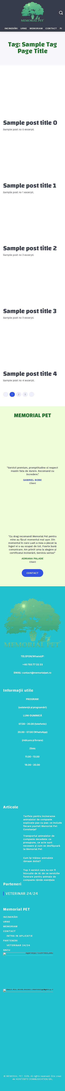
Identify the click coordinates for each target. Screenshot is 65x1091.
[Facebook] (27, 1085)
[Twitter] (32, 1085)
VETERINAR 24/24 (22, 894)
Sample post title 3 (29, 311)
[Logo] (32, 12)
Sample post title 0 (30, 123)
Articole (10, 807)
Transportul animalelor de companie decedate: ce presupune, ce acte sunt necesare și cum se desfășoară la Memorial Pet (41, 842)
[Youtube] (38, 1085)
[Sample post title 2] (32, 220)
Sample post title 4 (30, 374)
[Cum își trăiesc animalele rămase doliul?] (12, 859)
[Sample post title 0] (32, 95)
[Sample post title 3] (32, 283)
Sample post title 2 (30, 248)
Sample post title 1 (29, 185)
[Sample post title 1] (32, 157)
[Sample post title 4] (32, 346)
